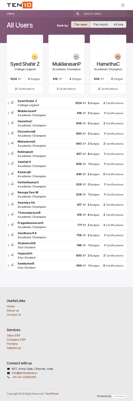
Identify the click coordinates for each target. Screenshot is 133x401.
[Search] (77, 13)
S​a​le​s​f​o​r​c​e (14, 348)
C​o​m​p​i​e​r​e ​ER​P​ (16, 339)
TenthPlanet (52, 393)
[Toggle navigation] (122, 5)
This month (100, 24)
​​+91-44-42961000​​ (24, 377)
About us (13, 310)
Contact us (14, 314)
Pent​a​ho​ (12, 343)
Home (11, 306)
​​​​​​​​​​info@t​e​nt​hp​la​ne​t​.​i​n (24, 373)
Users (11, 13)
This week (80, 24)
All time (118, 24)
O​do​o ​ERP (13, 335)
